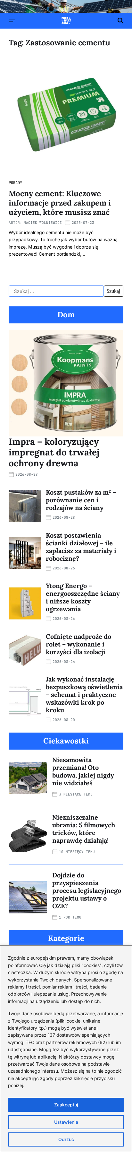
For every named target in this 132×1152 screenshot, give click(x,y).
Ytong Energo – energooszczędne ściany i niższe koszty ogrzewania (83, 597)
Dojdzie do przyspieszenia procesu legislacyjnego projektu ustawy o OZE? (86, 890)
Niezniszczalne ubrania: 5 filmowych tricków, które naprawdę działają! (83, 828)
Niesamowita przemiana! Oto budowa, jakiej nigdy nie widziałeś (83, 771)
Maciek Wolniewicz (43, 222)
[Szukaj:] (56, 291)
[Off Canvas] (12, 21)
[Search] (120, 20)
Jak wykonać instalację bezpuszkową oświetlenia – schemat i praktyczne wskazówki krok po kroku (84, 694)
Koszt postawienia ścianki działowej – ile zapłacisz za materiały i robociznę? (81, 546)
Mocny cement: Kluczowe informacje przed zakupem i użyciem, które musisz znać (60, 203)
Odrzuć (66, 1139)
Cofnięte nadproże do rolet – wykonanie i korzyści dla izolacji (78, 644)
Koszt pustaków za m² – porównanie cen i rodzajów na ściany (81, 500)
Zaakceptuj (66, 1104)
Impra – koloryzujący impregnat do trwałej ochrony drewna (54, 452)
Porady (15, 182)
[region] (66, 1048)
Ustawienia (66, 1122)
